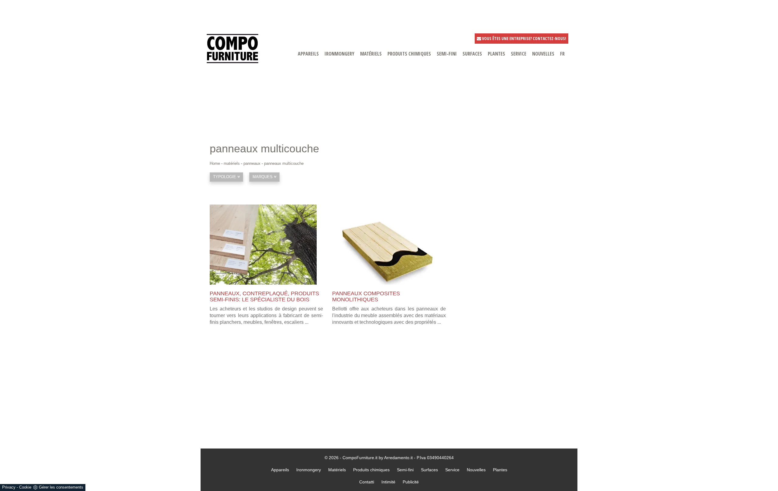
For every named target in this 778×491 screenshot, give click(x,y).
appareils (308, 53)
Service (452, 469)
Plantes (500, 469)
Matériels (337, 469)
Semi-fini (405, 469)
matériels (371, 53)
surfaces (472, 53)
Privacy (8, 487)
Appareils (280, 469)
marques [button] (263, 176)
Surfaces (429, 469)
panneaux (251, 163)
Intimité (388, 481)
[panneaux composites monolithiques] (389, 245)
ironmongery (339, 53)
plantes (496, 53)
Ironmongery (308, 469)
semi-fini (447, 53)
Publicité (411, 481)
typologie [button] (225, 176)
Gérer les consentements (61, 487)
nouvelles (543, 53)
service (518, 53)
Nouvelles (476, 469)
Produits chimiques (409, 53)
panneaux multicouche (284, 163)
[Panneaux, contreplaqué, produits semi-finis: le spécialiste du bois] (266, 245)
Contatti (366, 481)
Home (215, 163)
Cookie (25, 487)
